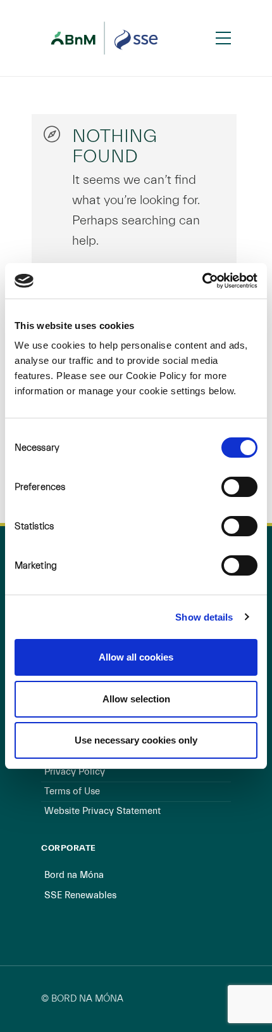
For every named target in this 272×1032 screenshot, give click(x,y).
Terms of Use (72, 791)
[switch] (239, 487)
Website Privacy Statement (102, 811)
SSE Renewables (80, 895)
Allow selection (136, 698)
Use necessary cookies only (136, 740)
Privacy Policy (74, 771)
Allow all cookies (136, 657)
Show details (204, 617)
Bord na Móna (74, 875)
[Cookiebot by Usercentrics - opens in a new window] (202, 281)
